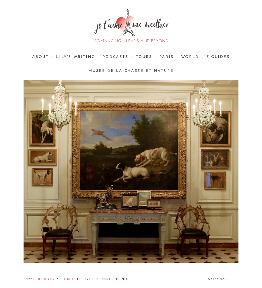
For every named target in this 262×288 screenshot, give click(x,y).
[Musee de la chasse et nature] (131, 262)
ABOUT (40, 57)
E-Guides (218, 57)
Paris (166, 57)
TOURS (144, 57)
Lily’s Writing (75, 57)
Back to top (217, 279)
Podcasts (116, 57)
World (190, 57)
